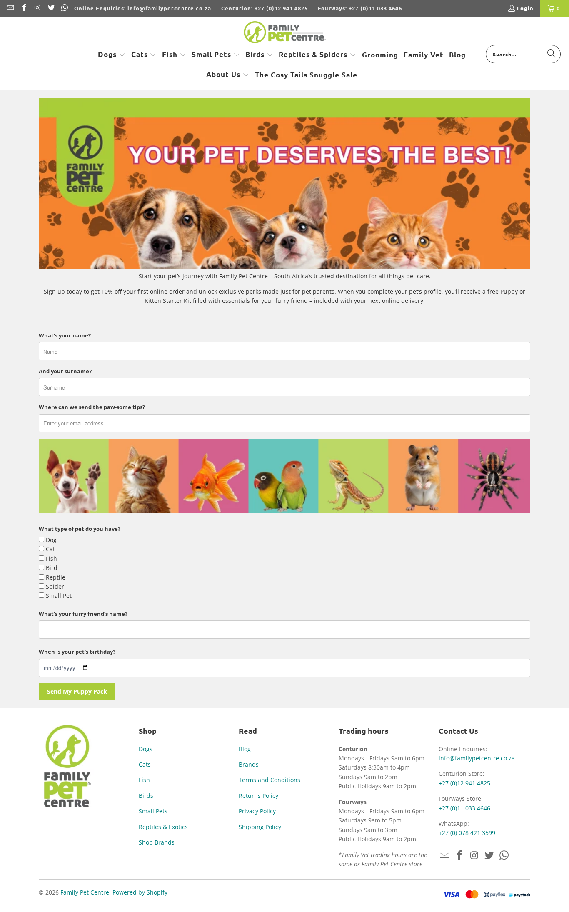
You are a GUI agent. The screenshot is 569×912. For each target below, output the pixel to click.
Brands (249, 764)
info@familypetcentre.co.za (477, 758)
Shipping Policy (260, 827)
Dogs (145, 749)
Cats (145, 764)
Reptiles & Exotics (163, 827)
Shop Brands (157, 842)
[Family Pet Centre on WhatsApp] (64, 8)
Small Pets (153, 811)
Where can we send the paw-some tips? (92, 407)
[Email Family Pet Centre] (10, 8)
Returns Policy (258, 796)
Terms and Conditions (269, 780)
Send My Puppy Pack (77, 691)
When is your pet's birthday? (77, 651)
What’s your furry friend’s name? (83, 613)
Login (525, 8)
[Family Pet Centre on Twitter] (50, 8)
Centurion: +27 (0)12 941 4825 (264, 8)
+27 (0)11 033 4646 (464, 808)
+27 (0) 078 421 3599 (467, 833)
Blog (245, 749)
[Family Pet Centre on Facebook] (23, 8)
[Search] (551, 54)
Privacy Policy (257, 811)
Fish (144, 780)
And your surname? (65, 371)
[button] (111, 55)
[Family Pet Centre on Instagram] (37, 8)
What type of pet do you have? (79, 528)
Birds (146, 796)
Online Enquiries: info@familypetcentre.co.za (142, 8)
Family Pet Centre (84, 892)
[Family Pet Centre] (284, 33)
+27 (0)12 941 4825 (464, 783)
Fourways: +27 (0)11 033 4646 (360, 8)
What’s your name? (65, 335)
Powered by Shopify (139, 892)
